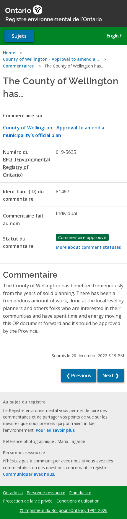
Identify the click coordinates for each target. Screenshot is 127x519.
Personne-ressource (46, 493)
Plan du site (80, 493)
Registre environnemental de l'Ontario (53, 18)
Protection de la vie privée (28, 501)
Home (9, 52)
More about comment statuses (88, 247)
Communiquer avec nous (28, 474)
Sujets (19, 36)
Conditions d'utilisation (78, 501)
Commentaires (18, 66)
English (115, 35)
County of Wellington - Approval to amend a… (51, 59)
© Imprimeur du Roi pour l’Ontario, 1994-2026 (64, 510)
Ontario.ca (13, 493)
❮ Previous (78, 375)
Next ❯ (110, 375)
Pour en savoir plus (55, 430)
